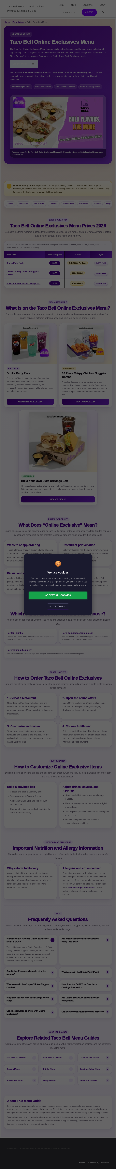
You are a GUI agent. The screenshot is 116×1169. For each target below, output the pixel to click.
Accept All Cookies (58, 595)
